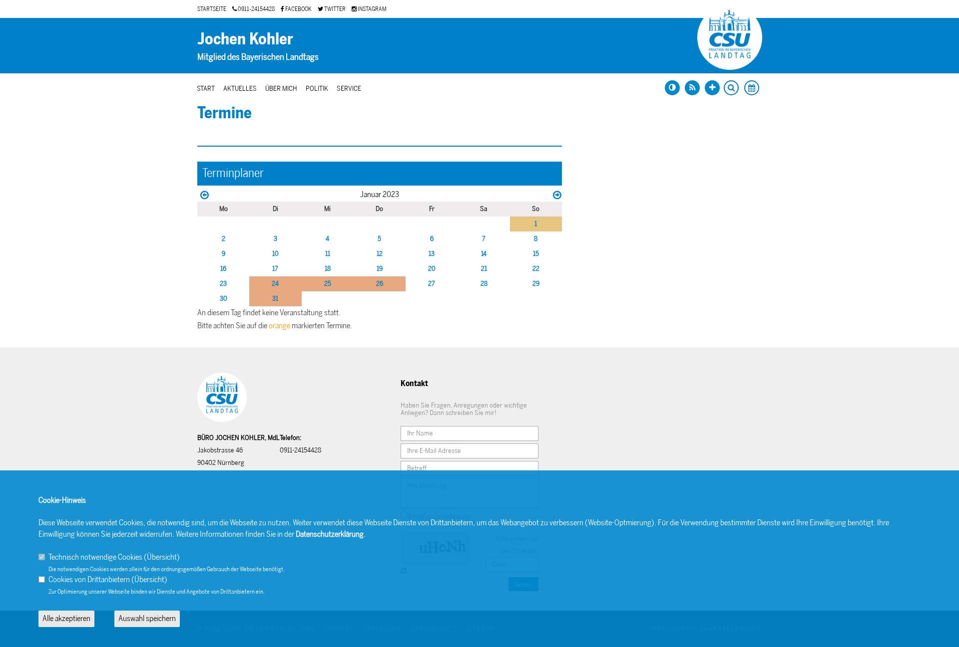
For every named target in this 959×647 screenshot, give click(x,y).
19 (380, 268)
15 (536, 253)
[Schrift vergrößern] (712, 87)
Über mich (281, 88)
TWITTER (334, 8)
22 (535, 268)
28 (483, 283)
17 (275, 268)
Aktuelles (240, 88)
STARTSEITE (211, 8)
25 (327, 283)
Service (349, 88)
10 (275, 253)
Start (206, 88)
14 (483, 253)
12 (380, 253)
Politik (317, 88)
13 (432, 253)
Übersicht (162, 557)
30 (223, 298)
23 (223, 283)
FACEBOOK (298, 8)
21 (484, 268)
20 (432, 268)
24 (275, 283)
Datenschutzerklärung (330, 534)
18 (328, 268)
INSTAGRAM (372, 8)
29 (535, 283)
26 (379, 283)
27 (431, 283)
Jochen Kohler (245, 38)
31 (275, 298)
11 (327, 253)
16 (223, 268)
